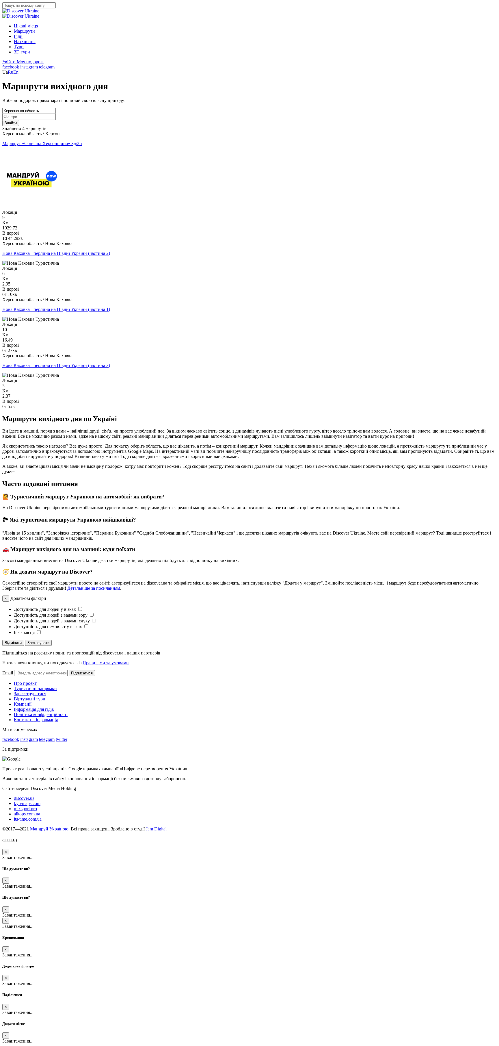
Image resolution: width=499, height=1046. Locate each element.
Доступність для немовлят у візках (48, 626)
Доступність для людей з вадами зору (51, 615)
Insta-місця (25, 632)
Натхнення (25, 41)
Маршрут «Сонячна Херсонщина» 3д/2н (42, 143)
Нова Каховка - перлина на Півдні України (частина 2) (56, 253)
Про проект (25, 683)
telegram (47, 66)
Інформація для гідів (34, 709)
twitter (61, 739)
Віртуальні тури (29, 698)
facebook (10, 66)
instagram (29, 66)
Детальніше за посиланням (93, 588)
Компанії (22, 704)
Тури (19, 46)
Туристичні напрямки (35, 688)
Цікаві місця (26, 25)
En (15, 72)
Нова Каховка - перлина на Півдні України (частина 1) (56, 309)
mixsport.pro (25, 808)
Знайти (11, 123)
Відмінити (13, 643)
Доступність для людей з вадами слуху (52, 620)
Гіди (18, 36)
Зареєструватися (30, 693)
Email (7, 672)
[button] (9, 61)
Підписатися (82, 673)
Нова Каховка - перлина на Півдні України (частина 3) (56, 365)
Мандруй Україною (49, 828)
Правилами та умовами (106, 662)
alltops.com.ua (27, 813)
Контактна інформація (36, 719)
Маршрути (24, 31)
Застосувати (38, 643)
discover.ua (24, 798)
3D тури (22, 51)
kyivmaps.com (27, 803)
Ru (10, 72)
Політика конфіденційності (41, 714)
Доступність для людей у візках (45, 609)
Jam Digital (156, 828)
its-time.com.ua (28, 819)
